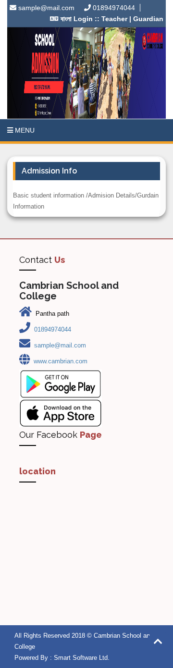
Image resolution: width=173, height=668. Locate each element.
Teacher (114, 19)
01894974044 (114, 8)
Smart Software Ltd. (82, 657)
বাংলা (66, 19)
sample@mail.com (46, 8)
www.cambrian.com (60, 361)
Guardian (147, 19)
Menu (24, 130)
